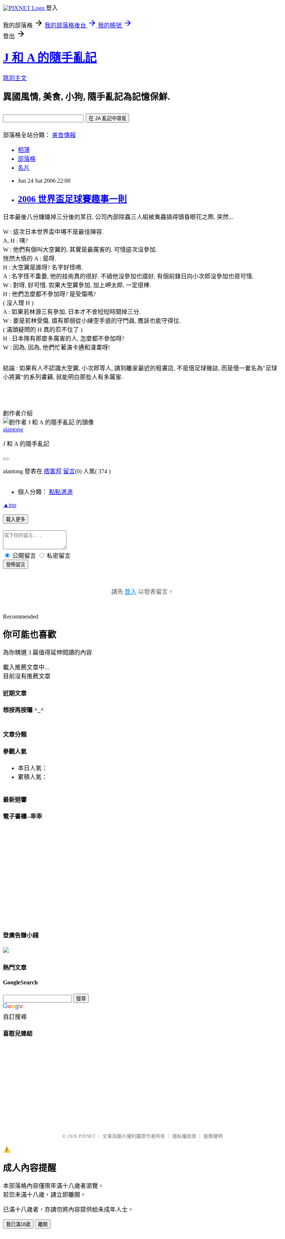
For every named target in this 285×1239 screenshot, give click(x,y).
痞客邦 (53, 471)
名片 (24, 168)
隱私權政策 (184, 1136)
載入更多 (15, 519)
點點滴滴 (61, 492)
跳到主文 (15, 78)
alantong (13, 429)
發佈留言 (15, 564)
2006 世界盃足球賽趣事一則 (72, 199)
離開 (43, 1224)
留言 (69, 471)
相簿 (24, 150)
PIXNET (87, 1136)
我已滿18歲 (18, 1224)
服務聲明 (213, 1136)
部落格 (27, 159)
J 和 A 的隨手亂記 (50, 57)
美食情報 (64, 135)
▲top (9, 505)
